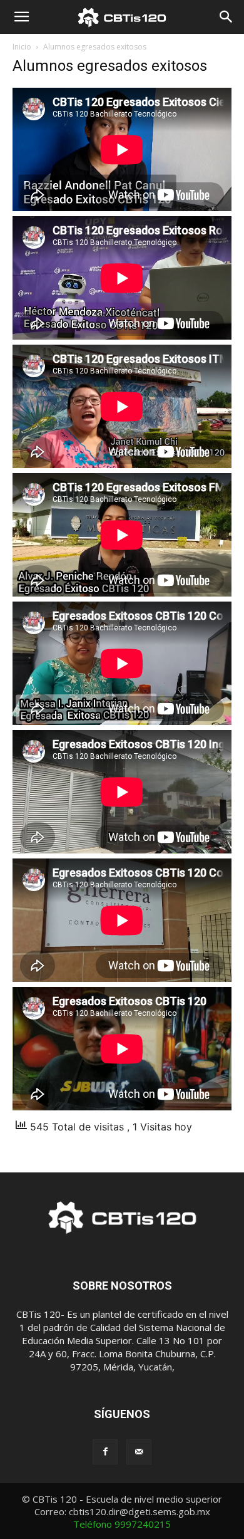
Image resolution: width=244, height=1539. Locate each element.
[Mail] (138, 1451)
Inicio (22, 46)
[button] (21, 17)
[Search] (226, 17)
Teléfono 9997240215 (122, 1524)
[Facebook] (105, 1451)
